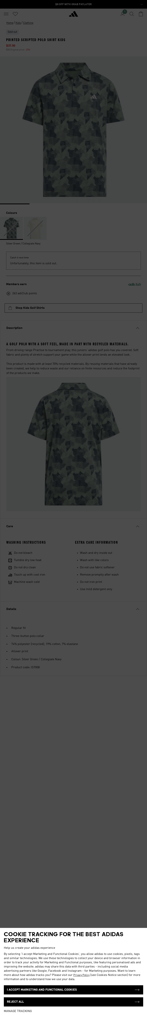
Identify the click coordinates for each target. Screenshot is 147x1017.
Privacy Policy (81, 975)
